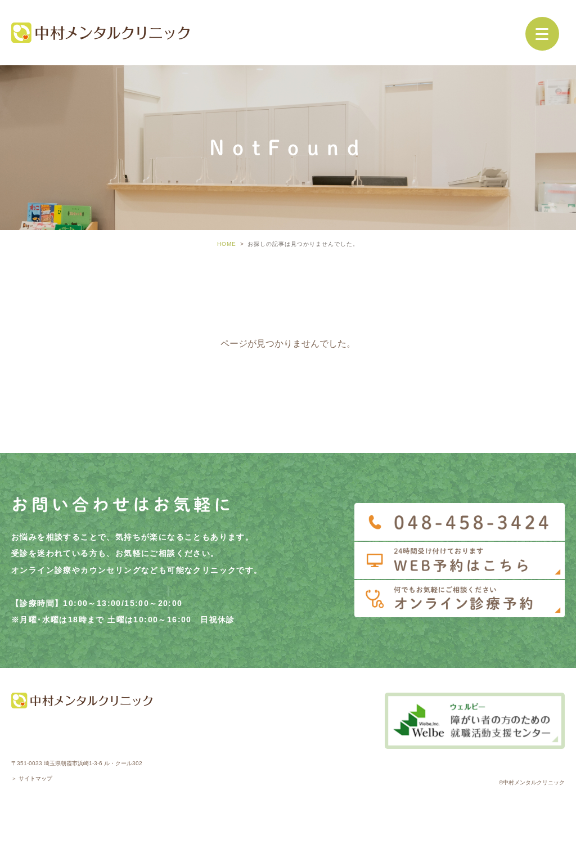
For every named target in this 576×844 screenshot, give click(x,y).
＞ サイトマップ (31, 778)
